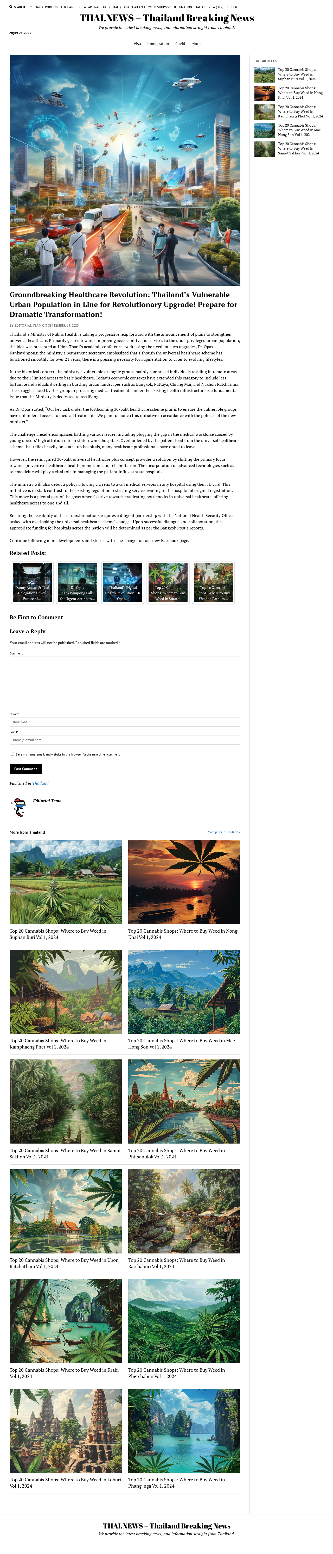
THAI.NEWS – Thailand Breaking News (166, 17)
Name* (14, 714)
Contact (233, 7)
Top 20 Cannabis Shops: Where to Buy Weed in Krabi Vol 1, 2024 (64, 1373)
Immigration (158, 43)
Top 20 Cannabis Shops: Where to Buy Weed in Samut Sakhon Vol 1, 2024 (65, 1153)
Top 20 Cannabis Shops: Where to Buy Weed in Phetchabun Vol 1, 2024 (176, 1373)
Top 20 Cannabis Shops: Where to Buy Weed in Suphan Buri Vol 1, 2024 (58, 934)
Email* (14, 732)
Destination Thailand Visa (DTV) (198, 7)
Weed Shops (157, 7)
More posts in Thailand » (224, 832)
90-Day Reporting (44, 7)
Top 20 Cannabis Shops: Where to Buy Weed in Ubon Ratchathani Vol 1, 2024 (64, 1263)
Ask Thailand (134, 7)
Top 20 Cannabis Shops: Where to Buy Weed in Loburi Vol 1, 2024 (65, 1482)
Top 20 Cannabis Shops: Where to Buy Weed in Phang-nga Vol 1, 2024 (176, 1482)
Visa (137, 43)
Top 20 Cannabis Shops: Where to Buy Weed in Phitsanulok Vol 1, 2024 (176, 1153)
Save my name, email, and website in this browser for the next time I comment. (68, 754)
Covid (180, 43)
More (196, 43)
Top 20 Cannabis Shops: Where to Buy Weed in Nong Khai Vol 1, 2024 (182, 934)
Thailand (40, 783)
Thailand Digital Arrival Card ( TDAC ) (91, 7)
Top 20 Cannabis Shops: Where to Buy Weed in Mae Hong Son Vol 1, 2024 (181, 1043)
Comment (16, 653)
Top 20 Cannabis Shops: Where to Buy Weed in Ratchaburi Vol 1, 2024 (176, 1263)
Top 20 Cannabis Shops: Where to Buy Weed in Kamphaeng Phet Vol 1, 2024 (58, 1043)
